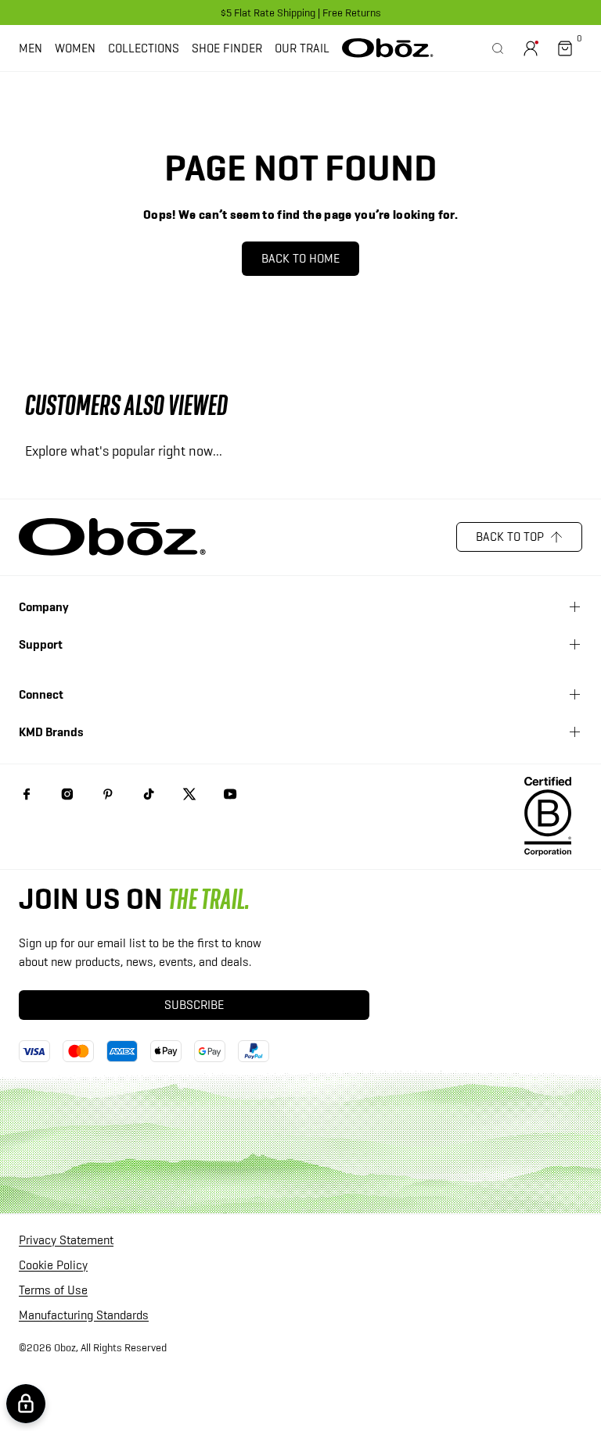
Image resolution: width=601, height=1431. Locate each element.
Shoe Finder (227, 48)
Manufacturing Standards (84, 1315)
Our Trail (302, 48)
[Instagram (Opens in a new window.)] (67, 794)
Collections (143, 48)
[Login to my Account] (530, 48)
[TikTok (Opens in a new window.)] (148, 794)
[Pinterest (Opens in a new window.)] (108, 794)
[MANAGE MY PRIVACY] (25, 1403)
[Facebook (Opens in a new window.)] (26, 794)
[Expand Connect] (574, 695)
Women (75, 48)
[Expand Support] (574, 645)
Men (30, 48)
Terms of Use (53, 1290)
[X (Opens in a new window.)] (189, 794)
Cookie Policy (53, 1265)
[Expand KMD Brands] (574, 732)
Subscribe (194, 1004)
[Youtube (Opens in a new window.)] (230, 794)
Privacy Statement (66, 1240)
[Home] (388, 47)
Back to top (510, 536)
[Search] (497, 48)
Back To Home (300, 258)
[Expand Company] (574, 607)
